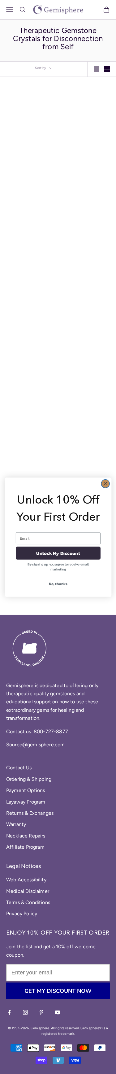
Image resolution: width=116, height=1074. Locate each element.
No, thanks (58, 583)
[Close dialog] (105, 483)
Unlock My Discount (58, 552)
